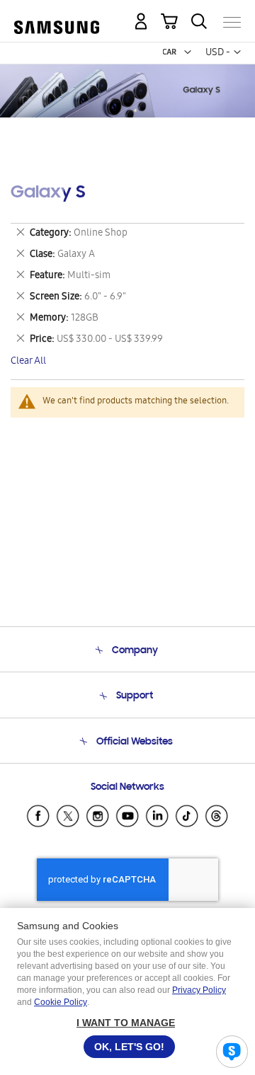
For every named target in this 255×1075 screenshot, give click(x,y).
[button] (187, 52)
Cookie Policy (60, 1002)
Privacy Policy (199, 990)
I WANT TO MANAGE (125, 1022)
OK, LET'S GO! (129, 1046)
